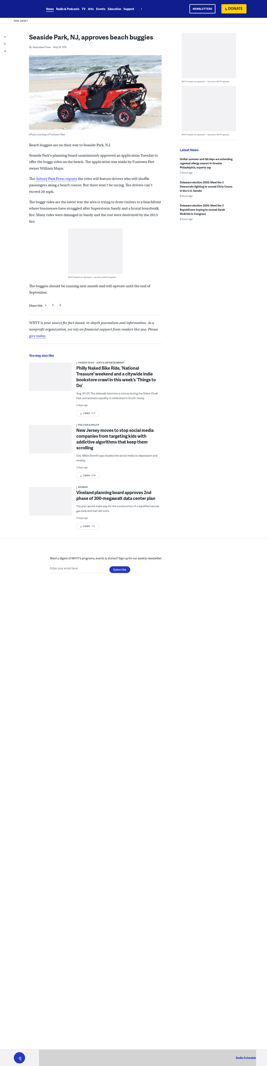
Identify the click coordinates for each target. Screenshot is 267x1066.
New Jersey (21, 20)
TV (84, 9)
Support (129, 9)
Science (83, 487)
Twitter (52, 305)
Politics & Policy (88, 424)
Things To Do (86, 362)
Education (114, 9)
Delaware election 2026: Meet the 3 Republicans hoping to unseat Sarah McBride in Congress (202, 209)
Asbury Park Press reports (56, 178)
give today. (37, 336)
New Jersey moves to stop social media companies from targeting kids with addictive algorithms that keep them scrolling (115, 439)
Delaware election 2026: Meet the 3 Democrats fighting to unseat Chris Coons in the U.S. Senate (206, 186)
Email (60, 305)
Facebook (45, 305)
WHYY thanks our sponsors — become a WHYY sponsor (92, 277)
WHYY (24, 9)
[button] (19, 1057)
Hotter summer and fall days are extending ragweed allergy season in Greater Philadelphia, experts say (206, 163)
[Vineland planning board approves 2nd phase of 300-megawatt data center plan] (50, 503)
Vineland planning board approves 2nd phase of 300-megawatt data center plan (115, 495)
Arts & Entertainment (110, 362)
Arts (91, 9)
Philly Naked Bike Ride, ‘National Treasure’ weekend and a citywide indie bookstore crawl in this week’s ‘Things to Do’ (116, 376)
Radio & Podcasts (67, 9)
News (50, 9)
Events (100, 9)
